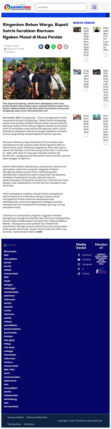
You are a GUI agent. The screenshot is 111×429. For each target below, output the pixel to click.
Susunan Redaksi (15, 417)
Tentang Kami (14, 424)
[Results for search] (61, 12)
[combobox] (61, 7)
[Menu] (55, 15)
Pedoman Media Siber (36, 417)
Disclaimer (29, 424)
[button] (94, 7)
